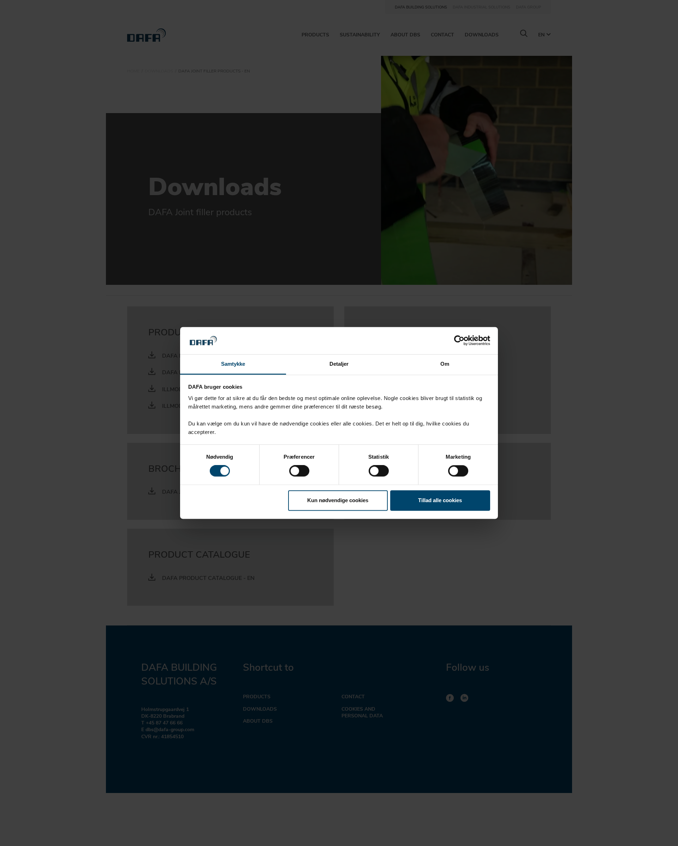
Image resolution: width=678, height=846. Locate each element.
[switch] (299, 471)
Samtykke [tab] (233, 364)
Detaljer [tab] (339, 364)
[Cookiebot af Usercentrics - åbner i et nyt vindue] (459, 340)
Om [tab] (444, 364)
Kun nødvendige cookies (337, 500)
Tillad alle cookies (440, 500)
